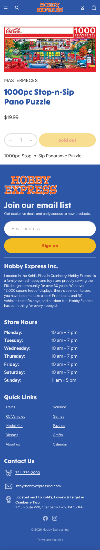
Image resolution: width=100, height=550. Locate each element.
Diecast (12, 435)
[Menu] (6, 8)
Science (59, 407)
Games (58, 416)
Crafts (58, 435)
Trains (10, 407)
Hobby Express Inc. (56, 529)
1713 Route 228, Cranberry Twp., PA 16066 (49, 507)
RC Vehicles (15, 416)
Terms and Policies (50, 540)
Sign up (50, 246)
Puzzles (59, 426)
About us (13, 444)
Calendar (60, 444)
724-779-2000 (27, 473)
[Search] (17, 7)
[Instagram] (55, 518)
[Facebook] (45, 518)
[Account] (82, 7)
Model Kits (14, 426)
